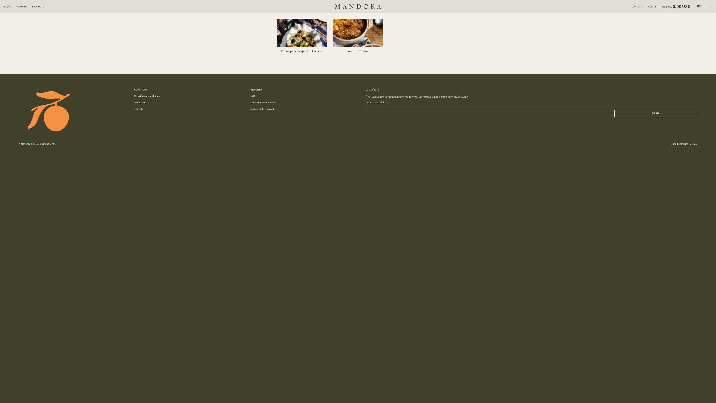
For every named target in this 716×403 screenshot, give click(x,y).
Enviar (656, 113)
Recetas (7, 6)
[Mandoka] (358, 6)
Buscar (652, 6)
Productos (38, 6)
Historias (22, 6)
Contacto (637, 6)
